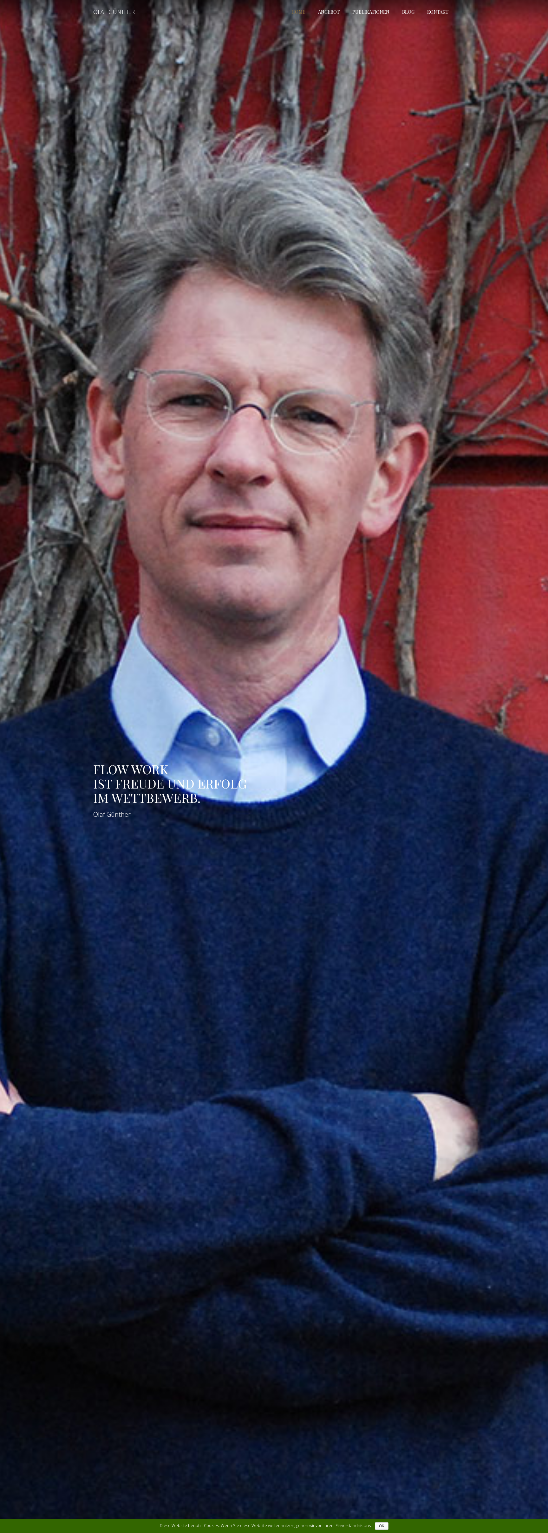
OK (381, 1526)
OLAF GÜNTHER (114, 12)
